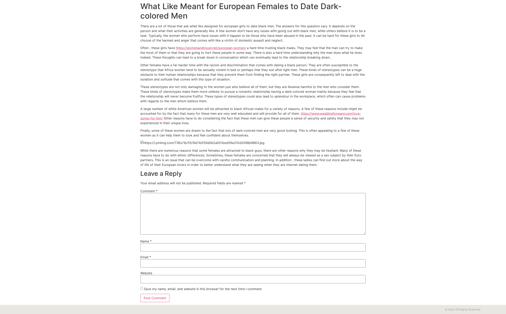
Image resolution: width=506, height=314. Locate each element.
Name (146, 241)
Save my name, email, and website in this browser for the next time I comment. (203, 288)
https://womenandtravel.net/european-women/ (211, 48)
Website (146, 273)
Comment (149, 191)
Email (145, 257)
